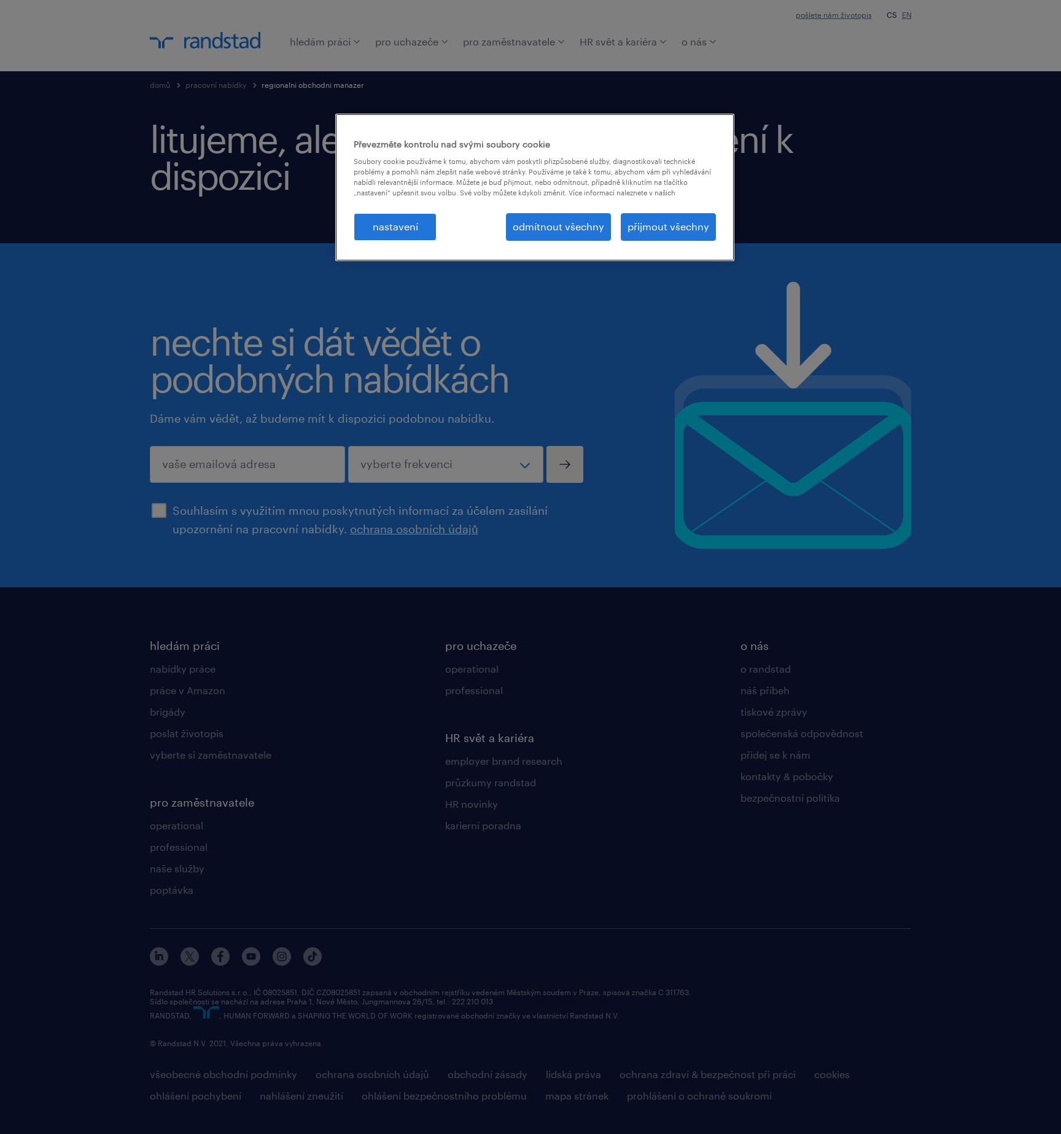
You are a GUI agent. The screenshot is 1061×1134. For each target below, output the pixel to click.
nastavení (395, 226)
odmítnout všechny (558, 226)
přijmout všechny (668, 226)
